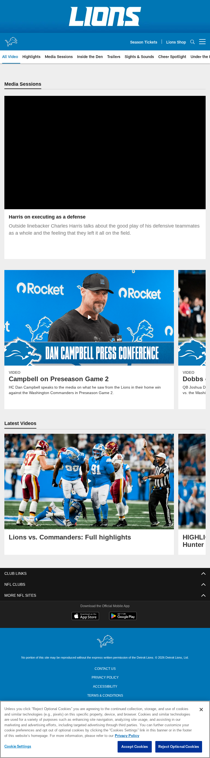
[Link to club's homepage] (11, 39)
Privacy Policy (105, 677)
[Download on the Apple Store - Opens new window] (85, 617)
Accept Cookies (134, 747)
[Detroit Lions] (105, 641)
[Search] (192, 41)
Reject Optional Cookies (178, 747)
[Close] (201, 710)
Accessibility (105, 686)
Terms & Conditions (105, 695)
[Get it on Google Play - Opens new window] (123, 619)
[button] (87, 152)
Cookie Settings (17, 746)
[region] (105, 729)
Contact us (105, 668)
